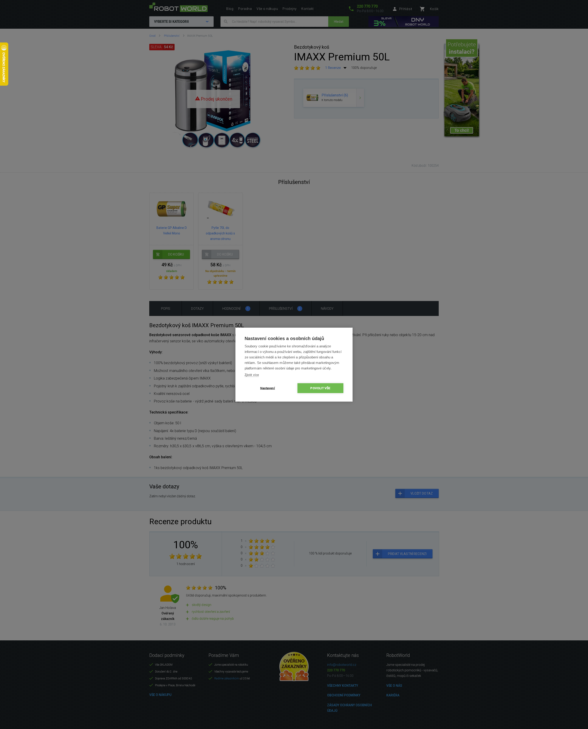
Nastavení (267, 388)
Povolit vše (320, 388)
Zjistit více (252, 375)
